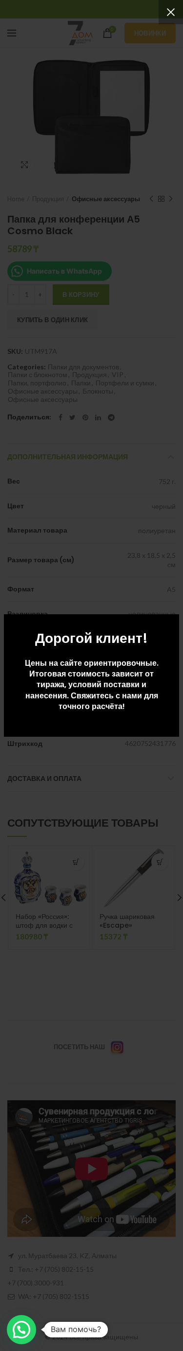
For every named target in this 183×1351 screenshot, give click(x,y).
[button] (21, 1329)
